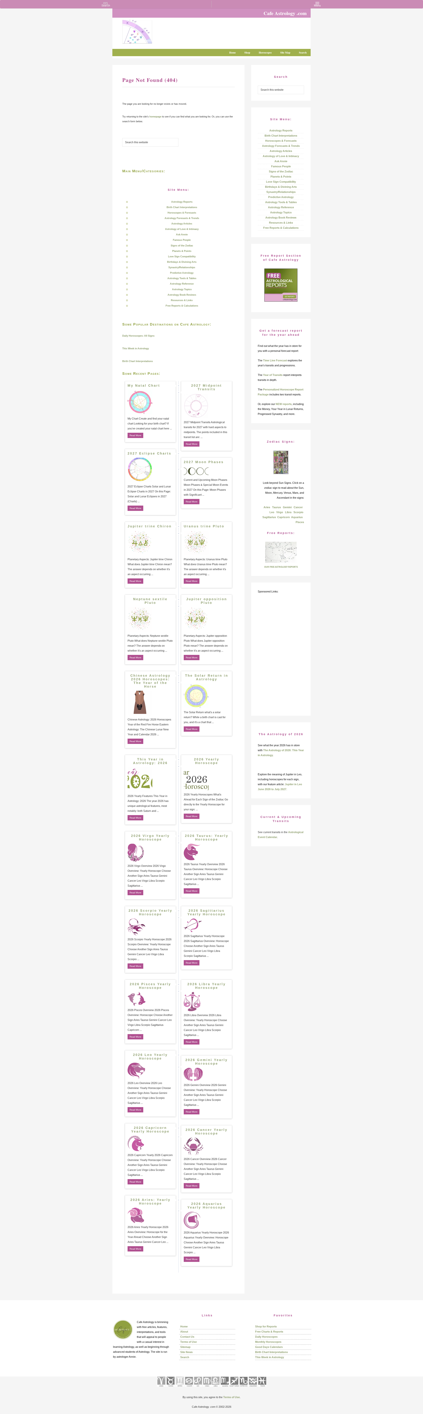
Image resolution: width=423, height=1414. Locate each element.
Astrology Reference (182, 283)
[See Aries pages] (161, 1387)
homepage (155, 116)
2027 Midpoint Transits (206, 387)
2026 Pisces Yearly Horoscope (150, 986)
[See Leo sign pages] (198, 1387)
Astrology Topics (182, 289)
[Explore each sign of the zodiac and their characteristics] (280, 473)
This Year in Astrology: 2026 (150, 761)
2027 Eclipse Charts (149, 453)
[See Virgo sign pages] (207, 1387)
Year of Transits (273, 375)
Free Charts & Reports (269, 1331)
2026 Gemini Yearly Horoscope (206, 1061)
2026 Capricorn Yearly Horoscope (150, 1129)
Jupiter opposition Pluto (206, 601)
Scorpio (298, 512)
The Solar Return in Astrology (206, 677)
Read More (135, 435)
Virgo (279, 512)
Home (184, 1326)
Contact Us (187, 1336)
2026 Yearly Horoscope (206, 761)
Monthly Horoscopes (268, 1342)
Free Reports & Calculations (182, 305)
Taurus (276, 507)
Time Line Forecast (275, 360)
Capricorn (283, 517)
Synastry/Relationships (181, 267)
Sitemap (185, 1347)
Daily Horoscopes (266, 1336)
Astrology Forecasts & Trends (182, 218)
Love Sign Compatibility (182, 256)
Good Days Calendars (269, 1347)
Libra (288, 512)
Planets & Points (181, 251)
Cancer (298, 507)
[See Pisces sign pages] (262, 1387)
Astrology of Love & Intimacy (182, 229)
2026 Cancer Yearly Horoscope (207, 1131)
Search (184, 1357)
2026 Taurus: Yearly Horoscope (206, 837)
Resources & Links (182, 300)
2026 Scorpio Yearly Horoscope (150, 912)
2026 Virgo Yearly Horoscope (150, 837)
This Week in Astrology (135, 348)
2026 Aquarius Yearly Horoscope (206, 1205)
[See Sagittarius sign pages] (234, 1387)
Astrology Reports (181, 201)
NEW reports (284, 404)
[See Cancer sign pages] (189, 1387)
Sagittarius (269, 517)
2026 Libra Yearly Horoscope (206, 986)
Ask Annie (182, 234)
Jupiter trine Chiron (150, 526)
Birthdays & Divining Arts (181, 261)
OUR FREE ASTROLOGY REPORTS (281, 566)
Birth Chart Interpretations (182, 207)
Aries (267, 507)
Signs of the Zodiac (182, 245)
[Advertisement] (281, 657)
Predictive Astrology (181, 272)
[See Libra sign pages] (215, 1387)
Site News (186, 1352)
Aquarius (297, 517)
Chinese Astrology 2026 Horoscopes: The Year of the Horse (150, 681)
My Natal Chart (144, 385)
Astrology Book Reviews (182, 294)
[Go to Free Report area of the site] (281, 561)
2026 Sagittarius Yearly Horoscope (206, 912)
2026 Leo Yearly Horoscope (150, 1056)
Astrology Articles (181, 223)
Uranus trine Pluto (204, 526)
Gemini (287, 507)
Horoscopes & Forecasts (182, 212)
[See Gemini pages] (179, 1387)
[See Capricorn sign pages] (244, 1387)
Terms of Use (188, 1342)
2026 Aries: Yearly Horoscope (150, 1201)
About (184, 1331)
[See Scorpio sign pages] (224, 1387)
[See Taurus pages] (170, 1387)
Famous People (182, 240)
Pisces (300, 522)
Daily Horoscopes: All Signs (138, 335)
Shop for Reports (266, 1326)
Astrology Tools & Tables (181, 278)
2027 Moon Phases (204, 462)
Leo (271, 512)
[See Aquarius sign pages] (252, 1387)
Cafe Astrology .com (147, 31)
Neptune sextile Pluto (150, 601)
